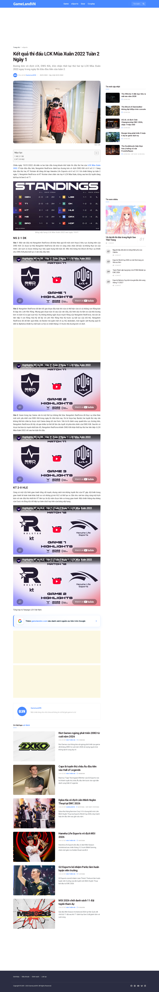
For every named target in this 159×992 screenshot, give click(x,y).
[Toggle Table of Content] (95, 153)
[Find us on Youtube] (138, 986)
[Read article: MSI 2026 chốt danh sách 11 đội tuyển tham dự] (34, 914)
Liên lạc (44, 977)
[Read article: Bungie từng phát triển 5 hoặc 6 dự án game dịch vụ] (113, 137)
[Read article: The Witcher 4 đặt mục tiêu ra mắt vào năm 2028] (113, 98)
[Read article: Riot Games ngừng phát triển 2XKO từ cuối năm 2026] (34, 746)
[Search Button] (144, 4)
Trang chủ (16, 47)
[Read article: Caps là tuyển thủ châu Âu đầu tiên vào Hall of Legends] (34, 780)
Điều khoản (25, 977)
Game (66, 4)
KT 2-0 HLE (20, 159)
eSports (74, 4)
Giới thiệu (16, 977)
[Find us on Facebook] (131, 986)
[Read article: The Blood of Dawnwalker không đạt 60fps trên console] (113, 111)
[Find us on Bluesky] (142, 986)
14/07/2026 (81, 840)
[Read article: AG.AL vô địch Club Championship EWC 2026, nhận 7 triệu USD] (113, 124)
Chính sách (35, 977)
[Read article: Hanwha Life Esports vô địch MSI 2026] (34, 847)
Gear (83, 4)
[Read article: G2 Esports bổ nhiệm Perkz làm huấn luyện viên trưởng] (34, 880)
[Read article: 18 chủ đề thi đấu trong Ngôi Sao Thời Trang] (126, 220)
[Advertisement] (79, 27)
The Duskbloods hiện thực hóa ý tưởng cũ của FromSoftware (132, 148)
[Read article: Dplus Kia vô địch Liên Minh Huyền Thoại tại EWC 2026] (34, 813)
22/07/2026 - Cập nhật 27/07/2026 (88, 807)
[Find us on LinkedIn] (145, 986)
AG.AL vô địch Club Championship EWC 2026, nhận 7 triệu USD (132, 122)
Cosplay (91, 4)
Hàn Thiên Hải (70, 740)
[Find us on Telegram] (135, 986)
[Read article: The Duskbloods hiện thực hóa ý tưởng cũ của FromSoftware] (113, 150)
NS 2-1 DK (20, 156)
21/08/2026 (81, 740)
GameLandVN (24, 4)
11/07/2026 (81, 874)
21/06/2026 (81, 907)
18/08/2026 (81, 773)
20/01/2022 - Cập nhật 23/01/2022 (51, 75)
